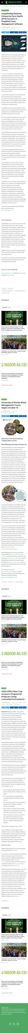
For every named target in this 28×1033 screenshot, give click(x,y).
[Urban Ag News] (14, 2)
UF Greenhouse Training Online (14, 558)
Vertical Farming (5, 293)
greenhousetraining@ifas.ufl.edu (9, 577)
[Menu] (2, 2)
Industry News (5, 10)
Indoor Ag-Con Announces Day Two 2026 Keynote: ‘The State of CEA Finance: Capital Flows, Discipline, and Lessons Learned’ (12, 328)
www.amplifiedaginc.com (7, 210)
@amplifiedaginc (11, 275)
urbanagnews (6, 27)
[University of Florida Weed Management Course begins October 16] (14, 427)
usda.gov (17, 896)
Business (4, 288)
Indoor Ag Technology (20, 290)
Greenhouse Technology (7, 290)
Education (4, 399)
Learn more (14, 850)
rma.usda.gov (17, 863)
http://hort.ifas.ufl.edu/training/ (9, 549)
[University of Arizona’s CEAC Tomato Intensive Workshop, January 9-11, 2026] (14, 342)
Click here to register (10, 547)
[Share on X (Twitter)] (5, 32)
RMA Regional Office (14, 865)
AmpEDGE (4, 85)
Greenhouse (10, 288)
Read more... (15, 1014)
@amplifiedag (22, 273)
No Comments (5, 29)
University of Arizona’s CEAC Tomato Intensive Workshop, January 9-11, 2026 (13, 352)
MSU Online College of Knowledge (15, 562)
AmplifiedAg (4, 73)
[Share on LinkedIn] (14, 32)
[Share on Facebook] (22, 32)
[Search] (26, 2)
